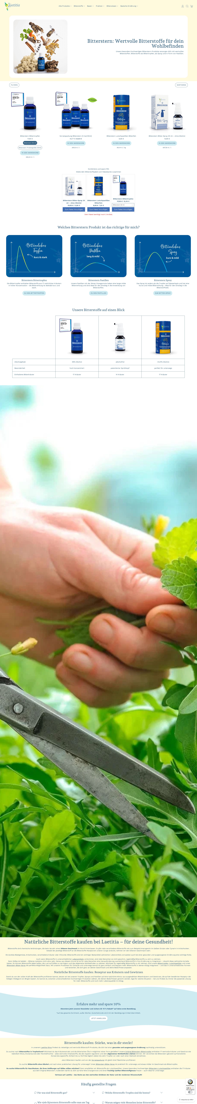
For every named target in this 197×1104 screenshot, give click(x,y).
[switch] (190, 1092)
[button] (187, 6)
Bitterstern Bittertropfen (123, 199)
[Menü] (193, 1079)
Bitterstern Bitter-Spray (105, 1064)
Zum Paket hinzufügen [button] (74, 209)
